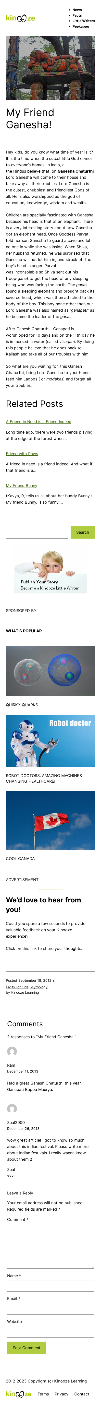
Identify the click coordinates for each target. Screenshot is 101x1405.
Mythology (39, 987)
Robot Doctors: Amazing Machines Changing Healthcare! (44, 778)
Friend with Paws (22, 453)
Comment (17, 1219)
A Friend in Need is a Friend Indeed (38, 421)
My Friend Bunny (21, 485)
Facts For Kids (17, 987)
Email (13, 1298)
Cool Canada (20, 858)
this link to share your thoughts (51, 948)
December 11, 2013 (22, 1071)
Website (14, 1321)
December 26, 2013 (23, 1128)
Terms (43, 1394)
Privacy (61, 1394)
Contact (81, 1394)
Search (82, 532)
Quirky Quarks (22, 704)
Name (14, 1275)
